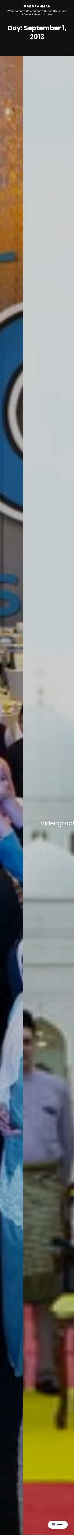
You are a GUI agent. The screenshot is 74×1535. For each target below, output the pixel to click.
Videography (37, 823)
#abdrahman (37, 6)
